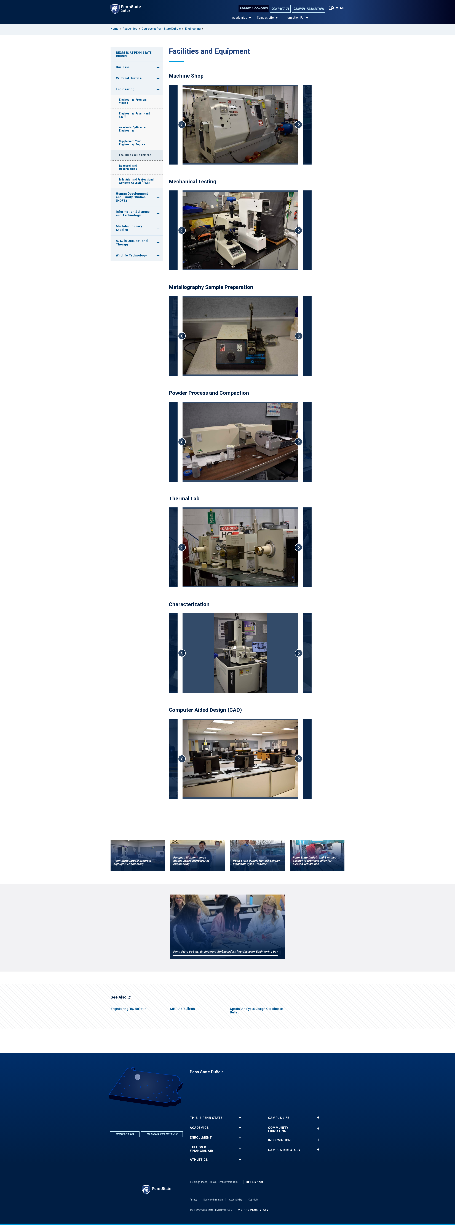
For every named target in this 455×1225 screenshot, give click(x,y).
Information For (294, 17)
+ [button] (240, 1117)
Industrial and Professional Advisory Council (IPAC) (136, 181)
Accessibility (235, 1199)
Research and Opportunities (128, 167)
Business (123, 67)
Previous (182, 124)
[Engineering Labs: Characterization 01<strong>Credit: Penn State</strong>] (240, 653)
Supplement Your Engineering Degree (132, 143)
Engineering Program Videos (133, 101)
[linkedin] (146, 1117)
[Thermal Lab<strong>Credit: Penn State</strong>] (240, 547)
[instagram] (155, 1117)
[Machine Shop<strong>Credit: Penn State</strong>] (240, 125)
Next (299, 124)
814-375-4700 (254, 1182)
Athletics (199, 1159)
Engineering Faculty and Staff (134, 115)
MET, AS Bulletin (182, 1009)
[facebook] (137, 1117)
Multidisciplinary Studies (129, 228)
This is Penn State (206, 1118)
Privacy (193, 1199)
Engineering (193, 28)
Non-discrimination (213, 1199)
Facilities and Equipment (135, 155)
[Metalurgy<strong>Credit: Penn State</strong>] (240, 336)
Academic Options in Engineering (132, 129)
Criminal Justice (128, 78)
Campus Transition (308, 8)
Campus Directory (284, 1150)
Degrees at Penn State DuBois (161, 28)
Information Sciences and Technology (132, 213)
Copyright (253, 1199)
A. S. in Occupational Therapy (132, 242)
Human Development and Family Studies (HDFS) (132, 197)
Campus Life (265, 17)
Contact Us (280, 8)
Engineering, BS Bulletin (128, 1009)
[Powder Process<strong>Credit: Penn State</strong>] (240, 442)
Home (114, 28)
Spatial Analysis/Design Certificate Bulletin (256, 1010)
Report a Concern (253, 8)
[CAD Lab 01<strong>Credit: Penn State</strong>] (240, 759)
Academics (239, 17)
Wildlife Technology (131, 255)
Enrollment (201, 1137)
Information (279, 1140)
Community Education (278, 1129)
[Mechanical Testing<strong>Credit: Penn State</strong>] (240, 230)
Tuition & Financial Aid (201, 1149)
